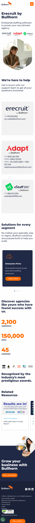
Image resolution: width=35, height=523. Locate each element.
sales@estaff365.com (13, 196)
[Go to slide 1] (14, 291)
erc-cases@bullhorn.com (15, 119)
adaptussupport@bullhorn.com (18, 167)
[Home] (6, 5)
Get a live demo (9, 475)
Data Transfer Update (8, 498)
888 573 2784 (13, 193)
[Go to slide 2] (16, 291)
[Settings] (2, 519)
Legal (3, 506)
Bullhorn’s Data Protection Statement (13, 500)
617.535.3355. (12, 116)
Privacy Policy (5, 504)
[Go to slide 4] (20, 291)
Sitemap (4, 508)
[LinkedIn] (32, 489)
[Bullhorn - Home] (7, 487)
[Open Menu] (32, 4)
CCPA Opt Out (5, 502)
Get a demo (17, 521)
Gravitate (14, 515)
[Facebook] (29, 489)
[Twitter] (26, 489)
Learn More (13, 279)
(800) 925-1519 (13, 156)
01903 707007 (15, 159)
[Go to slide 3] (18, 291)
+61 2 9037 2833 (16, 162)
